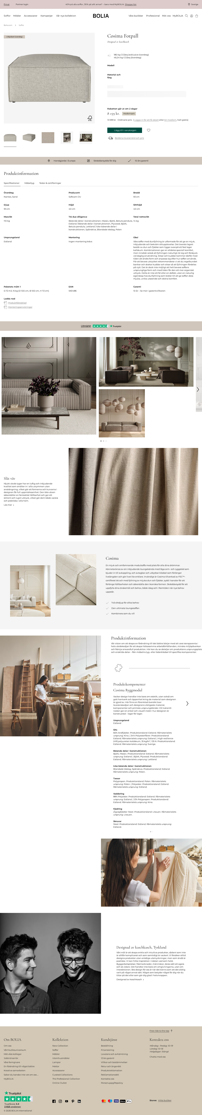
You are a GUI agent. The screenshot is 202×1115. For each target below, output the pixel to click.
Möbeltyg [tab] (29, 183)
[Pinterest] (72, 1101)
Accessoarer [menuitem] (30, 15)
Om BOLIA (12, 1040)
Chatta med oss (158, 1056)
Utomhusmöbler (61, 1058)
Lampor (56, 1062)
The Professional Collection (66, 1079)
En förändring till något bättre (19, 1066)
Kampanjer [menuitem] (47, 15)
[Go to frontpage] (101, 16)
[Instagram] (60, 1101)
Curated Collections (62, 1074)
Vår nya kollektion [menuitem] (66, 15)
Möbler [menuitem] (17, 15)
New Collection (60, 1045)
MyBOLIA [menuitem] (178, 15)
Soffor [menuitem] (7, 15)
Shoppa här (131, 4)
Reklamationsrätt (110, 1074)
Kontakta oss (107, 1079)
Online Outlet (59, 1083)
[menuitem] (186, 16)
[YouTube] (66, 1101)
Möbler (56, 1054)
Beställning (107, 1045)
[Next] (90, 138)
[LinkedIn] (79, 1101)
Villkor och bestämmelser (114, 1062)
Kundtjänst (109, 1040)
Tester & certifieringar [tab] (50, 183)
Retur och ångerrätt (111, 1066)
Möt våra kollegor (12, 1054)
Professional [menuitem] (153, 15)
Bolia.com (8, 25)
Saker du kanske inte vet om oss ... (21, 1074)
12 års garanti (107, 1058)
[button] (101, 441)
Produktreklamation (111, 1070)
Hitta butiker (164, 1100)
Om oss (7, 1045)
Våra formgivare (12, 1062)
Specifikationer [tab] (11, 183)
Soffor (21, 25)
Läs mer (8, 505)
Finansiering (107, 1050)
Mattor (55, 1066)
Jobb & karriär (11, 1058)
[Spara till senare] (148, 130)
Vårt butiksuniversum (15, 1050)
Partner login (22, 4)
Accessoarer (58, 1070)
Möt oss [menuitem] (166, 15)
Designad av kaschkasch (129, 979)
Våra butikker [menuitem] (136, 15)
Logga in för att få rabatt (146, 120)
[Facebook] (54, 1101)
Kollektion (60, 1040)
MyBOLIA (8, 1079)
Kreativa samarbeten (14, 1070)
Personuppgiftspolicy (112, 1083)
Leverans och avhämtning (114, 1054)
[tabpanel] (101, 253)
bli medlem (170, 120)
